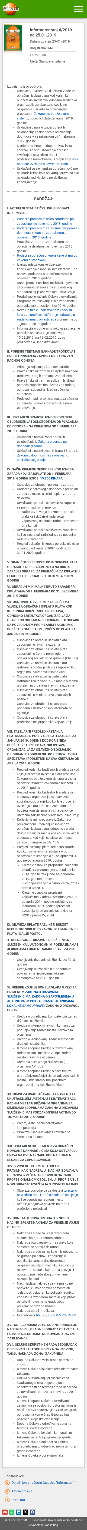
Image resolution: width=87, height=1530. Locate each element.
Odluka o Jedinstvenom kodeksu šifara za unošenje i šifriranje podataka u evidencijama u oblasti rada (46, 314)
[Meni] (78, 9)
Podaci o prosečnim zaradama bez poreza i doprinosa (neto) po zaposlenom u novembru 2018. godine (48, 232)
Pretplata (18, 1500)
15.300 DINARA (52, 478)
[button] (5, 1512)
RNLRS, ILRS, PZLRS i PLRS (55, 1315)
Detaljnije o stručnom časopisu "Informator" (43, 1482)
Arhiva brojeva (22, 1491)
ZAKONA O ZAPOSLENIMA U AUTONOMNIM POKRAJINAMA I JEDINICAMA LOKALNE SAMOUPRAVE (40, 1001)
